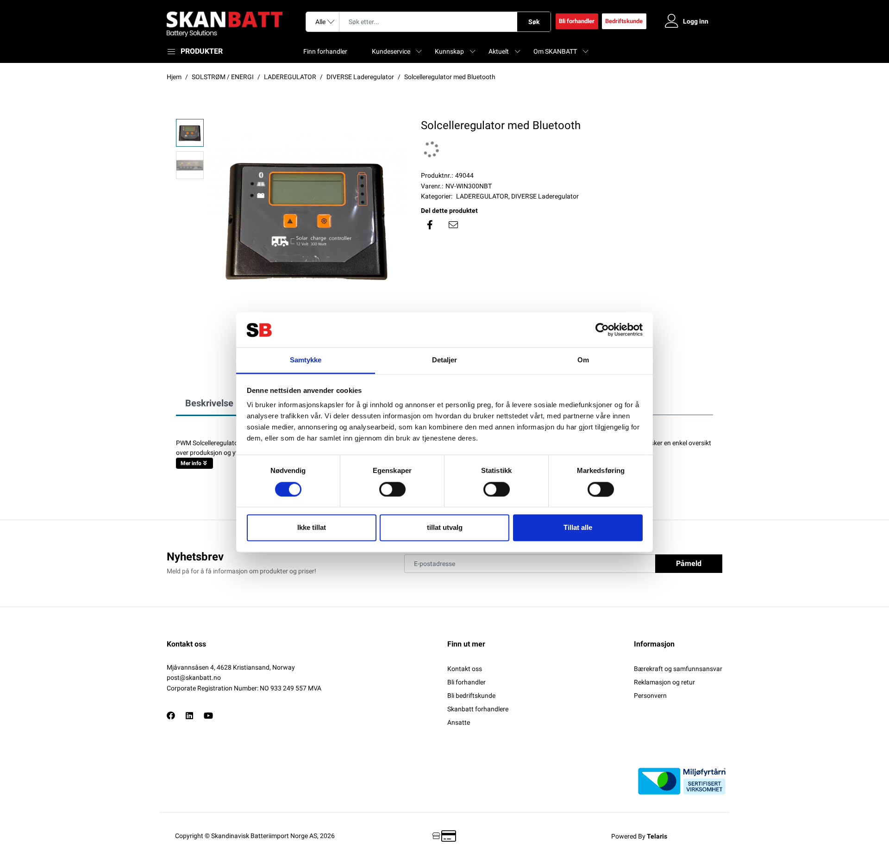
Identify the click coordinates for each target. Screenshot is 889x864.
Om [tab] (583, 360)
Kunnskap (449, 51)
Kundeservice (391, 51)
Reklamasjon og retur (664, 682)
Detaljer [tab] (444, 360)
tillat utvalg (445, 528)
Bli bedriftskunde (471, 695)
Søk (533, 21)
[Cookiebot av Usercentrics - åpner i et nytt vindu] (602, 329)
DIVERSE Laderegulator (545, 196)
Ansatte (458, 722)
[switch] (392, 489)
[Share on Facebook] (430, 225)
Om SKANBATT (555, 51)
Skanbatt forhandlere (477, 709)
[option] (307, 218)
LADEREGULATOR (482, 196)
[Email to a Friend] (453, 225)
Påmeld (688, 563)
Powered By (639, 836)
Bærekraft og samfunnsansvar (678, 668)
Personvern (650, 695)
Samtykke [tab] (306, 360)
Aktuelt (498, 51)
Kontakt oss (464, 668)
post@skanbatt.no (194, 677)
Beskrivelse (209, 403)
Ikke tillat (311, 528)
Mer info (191, 463)
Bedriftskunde (624, 21)
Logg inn (695, 21)
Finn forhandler (325, 51)
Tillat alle (577, 528)
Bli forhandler (577, 21)
